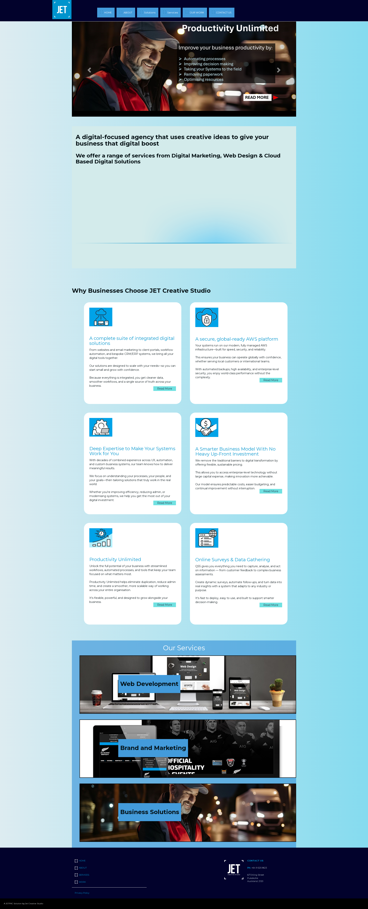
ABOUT (128, 12)
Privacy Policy (82, 893)
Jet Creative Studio (34, 903)
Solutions (149, 12)
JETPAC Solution (14, 903)
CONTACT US (224, 12)
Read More (164, 388)
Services (172, 12)
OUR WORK (197, 12)
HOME (108, 12)
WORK (82, 882)
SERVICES (84, 875)
